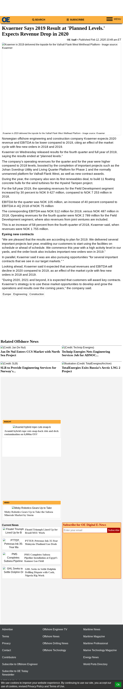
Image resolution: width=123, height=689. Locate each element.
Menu (117, 19)
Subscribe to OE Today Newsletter (15, 673)
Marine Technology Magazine (100, 650)
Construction (36, 294)
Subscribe (76, 19)
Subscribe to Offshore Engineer (20, 664)
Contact (6, 650)
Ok (118, 684)
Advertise (7, 629)
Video (6, 503)
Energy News (91, 657)
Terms (5, 636)
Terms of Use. (57, 686)
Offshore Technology (54, 650)
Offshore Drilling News (55, 643)
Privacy (6, 643)
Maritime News (91, 629)
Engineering (20, 294)
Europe (7, 294)
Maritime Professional (95, 643)
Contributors (9, 657)
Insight (7, 422)
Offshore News (51, 636)
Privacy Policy (36, 686)
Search (40, 19)
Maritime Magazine (94, 636)
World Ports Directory (95, 664)
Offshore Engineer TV (55, 629)
